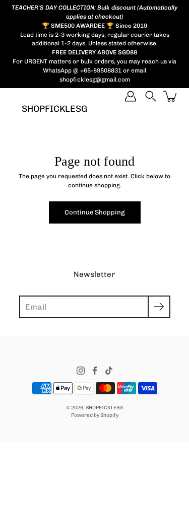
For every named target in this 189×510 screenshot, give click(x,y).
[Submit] (159, 307)
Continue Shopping (95, 212)
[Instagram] (80, 371)
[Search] (151, 96)
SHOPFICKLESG (54, 108)
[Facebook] (94, 371)
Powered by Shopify (94, 415)
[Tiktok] (108, 371)
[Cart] (171, 96)
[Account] (130, 96)
